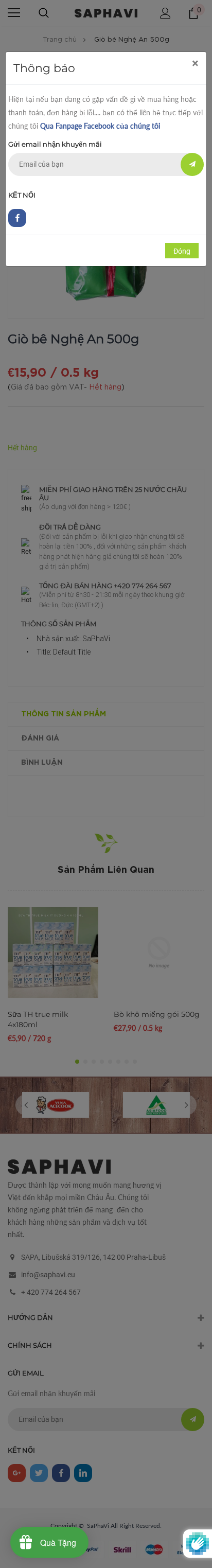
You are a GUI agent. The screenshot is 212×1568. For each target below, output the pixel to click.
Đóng (181, 251)
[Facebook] (17, 218)
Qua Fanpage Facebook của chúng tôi (100, 125)
